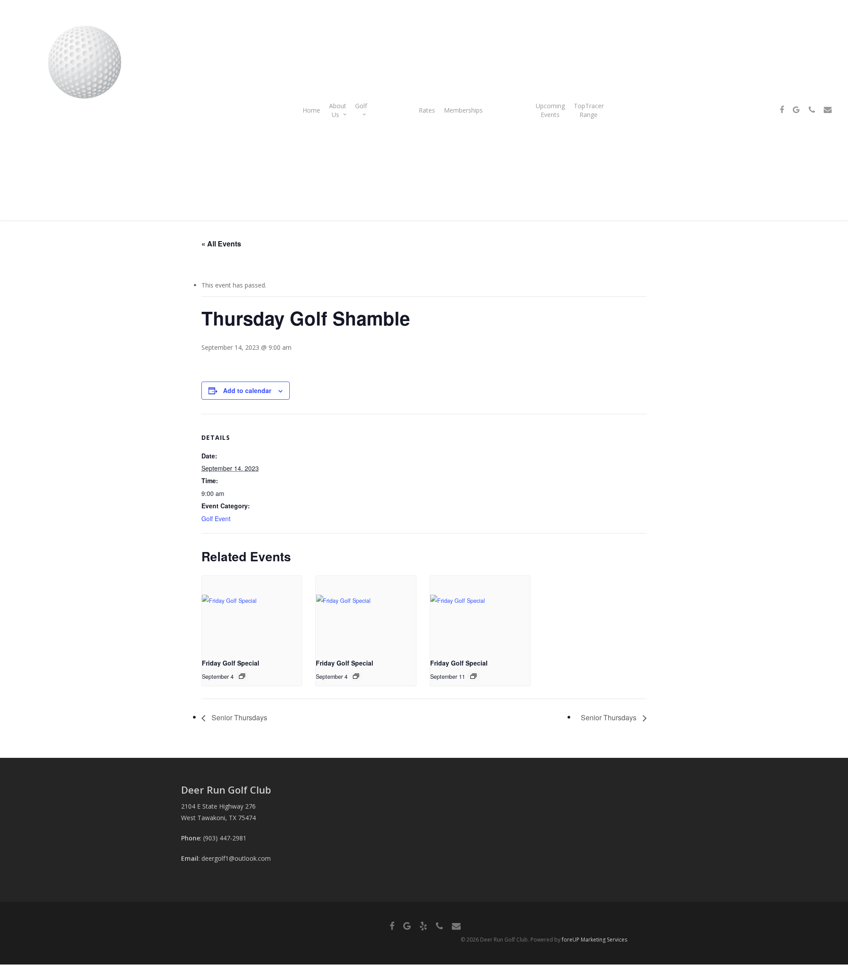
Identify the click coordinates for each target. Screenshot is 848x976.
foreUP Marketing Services (594, 939)
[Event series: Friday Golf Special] (242, 676)
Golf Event (216, 518)
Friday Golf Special (230, 662)
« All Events (221, 243)
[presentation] (252, 613)
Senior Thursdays (238, 717)
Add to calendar (247, 390)
